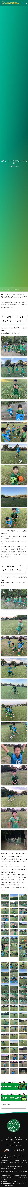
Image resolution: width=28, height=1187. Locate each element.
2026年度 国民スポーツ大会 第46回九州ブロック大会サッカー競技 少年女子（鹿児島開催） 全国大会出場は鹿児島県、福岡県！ (14, 1162)
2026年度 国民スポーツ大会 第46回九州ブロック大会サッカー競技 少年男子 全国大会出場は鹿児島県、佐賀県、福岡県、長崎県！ (14, 1177)
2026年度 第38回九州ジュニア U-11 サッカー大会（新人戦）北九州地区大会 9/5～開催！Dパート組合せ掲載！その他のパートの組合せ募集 (14, 1183)
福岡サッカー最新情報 (14, 1150)
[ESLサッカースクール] (10, 3)
